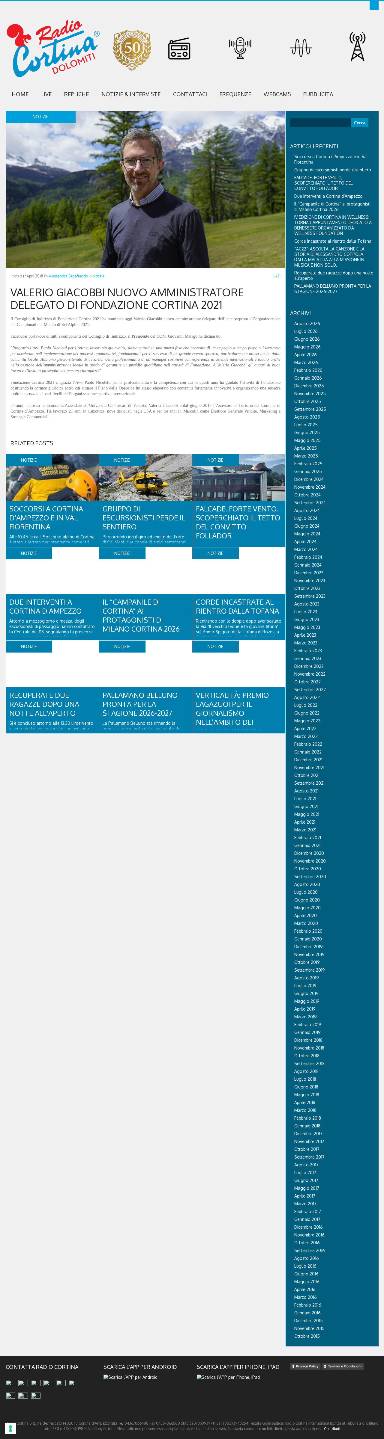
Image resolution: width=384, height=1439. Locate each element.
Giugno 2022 (307, 712)
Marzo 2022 (306, 736)
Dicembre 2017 (308, 1133)
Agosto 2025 (307, 416)
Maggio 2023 (307, 627)
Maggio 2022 (307, 720)
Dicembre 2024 (309, 479)
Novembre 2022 (310, 674)
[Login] (374, 5)
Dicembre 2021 (308, 759)
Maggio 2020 (307, 907)
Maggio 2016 (307, 1281)
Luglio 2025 (306, 424)
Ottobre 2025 (307, 401)
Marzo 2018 (305, 1110)
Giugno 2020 (307, 899)
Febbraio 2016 (307, 1304)
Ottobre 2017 (307, 1149)
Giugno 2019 (306, 993)
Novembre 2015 (309, 1328)
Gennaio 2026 (308, 377)
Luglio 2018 (305, 1079)
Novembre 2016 (309, 1234)
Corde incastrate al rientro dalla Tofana (237, 606)
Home (20, 94)
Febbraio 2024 (308, 557)
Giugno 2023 (306, 619)
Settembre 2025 (310, 409)
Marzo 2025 (306, 455)
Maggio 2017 (306, 1188)
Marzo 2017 (305, 1203)
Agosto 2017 (306, 1164)
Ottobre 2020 (307, 868)
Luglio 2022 (305, 705)
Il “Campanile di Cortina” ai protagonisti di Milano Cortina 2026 (141, 615)
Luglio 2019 (305, 985)
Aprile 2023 (305, 635)
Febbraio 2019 (307, 1024)
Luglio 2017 (305, 1172)
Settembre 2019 (309, 970)
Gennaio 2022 (308, 751)
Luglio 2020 (306, 892)
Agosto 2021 (306, 790)
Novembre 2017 (309, 1141)
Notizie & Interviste (131, 94)
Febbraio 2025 (308, 463)
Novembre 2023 (309, 580)
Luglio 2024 (305, 518)
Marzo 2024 (306, 549)
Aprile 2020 (305, 915)
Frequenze (235, 94)
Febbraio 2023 (308, 650)
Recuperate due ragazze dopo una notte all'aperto (44, 704)
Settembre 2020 (310, 876)
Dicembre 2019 (308, 946)
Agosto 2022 (307, 697)
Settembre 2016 (309, 1250)
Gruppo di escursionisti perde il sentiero (144, 517)
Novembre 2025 (310, 393)
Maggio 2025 (307, 440)
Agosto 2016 (306, 1258)
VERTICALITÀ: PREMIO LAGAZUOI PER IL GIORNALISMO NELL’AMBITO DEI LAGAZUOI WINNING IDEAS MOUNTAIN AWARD (232, 722)
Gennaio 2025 (308, 471)
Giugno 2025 (307, 432)
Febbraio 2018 (307, 1118)
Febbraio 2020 (308, 931)
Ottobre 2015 (307, 1336)
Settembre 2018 (309, 1063)
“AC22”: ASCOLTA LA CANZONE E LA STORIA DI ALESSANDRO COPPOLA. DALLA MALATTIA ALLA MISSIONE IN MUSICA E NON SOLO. (329, 257)
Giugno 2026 (307, 339)
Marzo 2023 (305, 642)
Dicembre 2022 (309, 666)
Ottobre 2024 (307, 494)
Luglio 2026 (306, 331)
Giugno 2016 (306, 1273)
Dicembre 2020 (309, 853)
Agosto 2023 (307, 603)
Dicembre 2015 (308, 1320)
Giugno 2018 (306, 1086)
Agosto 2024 (307, 510)
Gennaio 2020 (308, 938)
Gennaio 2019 (307, 1032)
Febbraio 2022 (308, 744)
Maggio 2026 (307, 346)
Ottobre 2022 (307, 681)
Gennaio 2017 (307, 1219)
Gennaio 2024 (308, 564)
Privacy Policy (307, 1366)
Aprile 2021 (304, 822)
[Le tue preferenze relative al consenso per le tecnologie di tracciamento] (10, 1428)
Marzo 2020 (306, 923)
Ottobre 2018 (307, 1055)
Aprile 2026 (305, 354)
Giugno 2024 (307, 526)
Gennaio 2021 (307, 845)
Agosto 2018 (306, 1071)
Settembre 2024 (310, 502)
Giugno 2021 (306, 806)
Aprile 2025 (305, 448)
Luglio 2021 (305, 798)
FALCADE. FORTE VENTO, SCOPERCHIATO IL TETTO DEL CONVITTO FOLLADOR (238, 522)
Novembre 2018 (309, 1047)
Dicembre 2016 (308, 1227)
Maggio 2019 (307, 1001)
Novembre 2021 (309, 767)
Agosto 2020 (307, 884)
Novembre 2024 (310, 487)
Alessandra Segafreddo (68, 276)
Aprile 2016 (305, 1289)
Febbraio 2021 (307, 837)
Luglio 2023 (305, 611)
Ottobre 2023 (307, 588)
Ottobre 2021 (307, 775)
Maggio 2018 (306, 1094)
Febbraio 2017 (307, 1211)
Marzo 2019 (305, 1016)
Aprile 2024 (305, 541)
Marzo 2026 (306, 362)
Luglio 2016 (305, 1266)
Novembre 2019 (309, 954)
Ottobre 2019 (307, 962)
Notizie (98, 276)
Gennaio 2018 (307, 1125)
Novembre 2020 (310, 860)
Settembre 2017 (309, 1156)
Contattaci (190, 94)
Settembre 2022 (310, 689)
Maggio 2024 (307, 533)
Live (46, 94)
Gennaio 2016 (307, 1312)
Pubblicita (318, 94)
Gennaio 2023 (307, 658)
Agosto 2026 (307, 323)
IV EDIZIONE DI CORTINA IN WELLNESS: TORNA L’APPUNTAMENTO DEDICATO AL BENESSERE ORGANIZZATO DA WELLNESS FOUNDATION (334, 225)
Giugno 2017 (306, 1180)
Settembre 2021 (309, 783)
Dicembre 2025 (309, 385)
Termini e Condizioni (345, 1366)
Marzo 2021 (305, 829)
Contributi (332, 1428)
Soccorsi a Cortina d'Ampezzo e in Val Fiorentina (46, 517)
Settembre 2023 (310, 596)
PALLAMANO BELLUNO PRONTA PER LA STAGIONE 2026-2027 (140, 704)
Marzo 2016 (305, 1297)
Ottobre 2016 (307, 1242)
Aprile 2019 (305, 1008)
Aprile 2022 (305, 728)
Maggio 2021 (306, 814)
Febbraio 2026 (308, 370)
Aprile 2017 (304, 1195)
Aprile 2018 (304, 1102)
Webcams (277, 94)
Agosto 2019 (306, 977)
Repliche (76, 94)
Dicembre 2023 (308, 572)
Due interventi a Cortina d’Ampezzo (328, 196)
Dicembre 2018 (308, 1040)
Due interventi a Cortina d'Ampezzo (45, 606)
